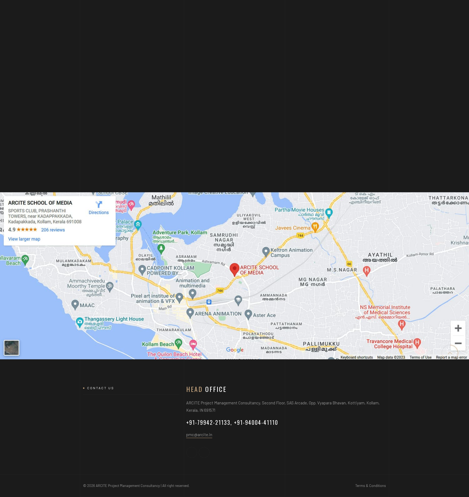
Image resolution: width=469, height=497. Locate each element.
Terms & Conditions (370, 485)
